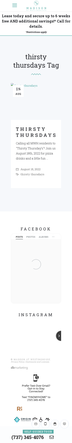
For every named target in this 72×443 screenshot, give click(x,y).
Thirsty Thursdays (36, 132)
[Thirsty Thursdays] (36, 101)
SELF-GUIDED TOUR (38, 431)
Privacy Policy (17, 361)
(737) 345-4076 (28, 437)
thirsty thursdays (32, 174)
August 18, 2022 (30, 169)
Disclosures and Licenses (37, 361)
